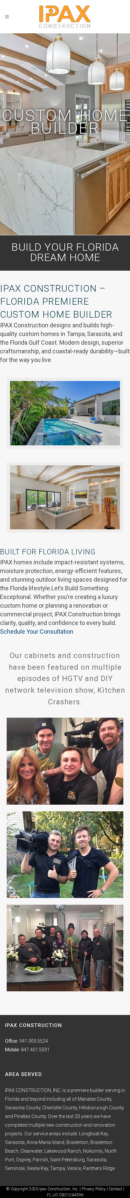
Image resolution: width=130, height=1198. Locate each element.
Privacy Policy (94, 1189)
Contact (115, 1189)
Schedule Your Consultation (36, 631)
